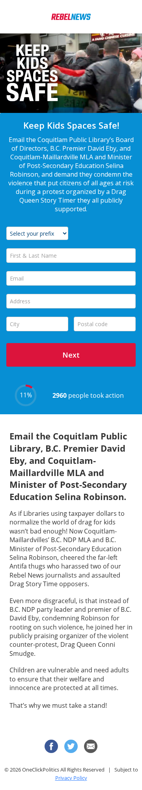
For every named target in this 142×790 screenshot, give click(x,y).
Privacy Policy (71, 777)
